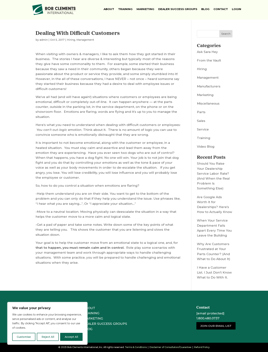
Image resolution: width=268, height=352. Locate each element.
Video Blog (205, 146)
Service (203, 129)
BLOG (87, 329)
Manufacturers (208, 86)
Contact (220, 9)
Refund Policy (202, 347)
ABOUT (89, 308)
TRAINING (91, 313)
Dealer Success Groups (177, 9)
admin (44, 39)
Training (125, 9)
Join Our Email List (216, 326)
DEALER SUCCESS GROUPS (105, 324)
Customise (24, 336)
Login (236, 9)
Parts (201, 112)
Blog (205, 9)
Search (225, 33)
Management (85, 39)
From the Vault (209, 60)
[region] (47, 323)
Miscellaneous (208, 103)
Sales (201, 121)
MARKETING (93, 318)
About (109, 9)
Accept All (71, 336)
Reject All (48, 336)
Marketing (145, 9)
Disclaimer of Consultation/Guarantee (170, 347)
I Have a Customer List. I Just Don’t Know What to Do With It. (214, 272)
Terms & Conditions (136, 347)
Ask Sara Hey (207, 52)
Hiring (71, 39)
